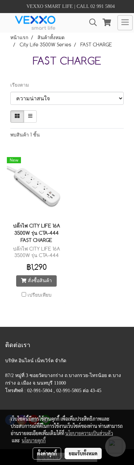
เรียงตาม (21, 85)
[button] (91, 22)
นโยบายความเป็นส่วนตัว (89, 433)
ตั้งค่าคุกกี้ (47, 453)
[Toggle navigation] (125, 22)
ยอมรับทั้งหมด (83, 453)
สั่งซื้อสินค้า (39, 280)
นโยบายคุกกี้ (34, 440)
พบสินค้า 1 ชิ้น (25, 135)
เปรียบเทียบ (39, 295)
